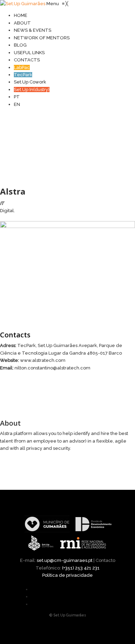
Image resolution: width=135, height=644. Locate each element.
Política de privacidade (67, 575)
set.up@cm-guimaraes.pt (64, 560)
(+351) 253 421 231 (81, 568)
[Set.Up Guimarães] (23, 3)
